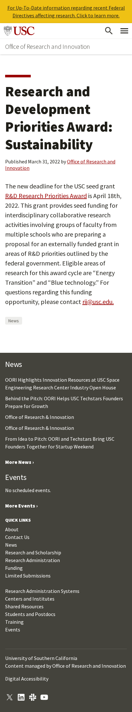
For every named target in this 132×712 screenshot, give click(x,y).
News (13, 321)
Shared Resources (24, 606)
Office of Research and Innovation (47, 46)
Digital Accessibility (26, 678)
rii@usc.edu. (98, 302)
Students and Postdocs (30, 614)
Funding (14, 568)
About (12, 529)
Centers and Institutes (29, 598)
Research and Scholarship (33, 552)
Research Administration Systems (42, 591)
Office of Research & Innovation (39, 417)
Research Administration (32, 560)
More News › (19, 462)
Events (12, 629)
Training (14, 622)
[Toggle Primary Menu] (124, 31)
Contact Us (17, 537)
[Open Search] (109, 31)
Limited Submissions (28, 575)
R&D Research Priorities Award (46, 196)
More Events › (21, 505)
